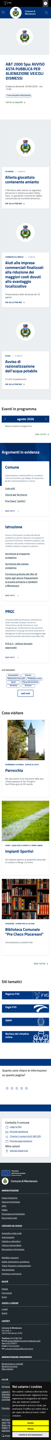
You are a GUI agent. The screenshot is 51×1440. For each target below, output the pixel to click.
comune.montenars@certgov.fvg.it (19, 1348)
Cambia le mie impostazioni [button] (30, 1434)
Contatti (6, 1320)
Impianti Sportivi (19, 851)
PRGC (9, 611)
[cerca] (46, 12)
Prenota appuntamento (21, 1141)
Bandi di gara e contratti (12, 1363)
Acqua (7, 355)
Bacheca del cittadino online (17, 1035)
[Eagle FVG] (41, 1008)
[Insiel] (7, 1435)
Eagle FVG (11, 1007)
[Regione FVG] (41, 995)
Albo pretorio (7, 1369)
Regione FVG (12, 994)
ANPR (8, 1020)
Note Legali (7, 1425)
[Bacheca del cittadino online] (41, 1036)
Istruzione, (10, 923)
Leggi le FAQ (16, 1126)
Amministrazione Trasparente (17, 1356)
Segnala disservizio (19, 1150)
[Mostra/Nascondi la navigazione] (3, 12)
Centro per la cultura (24, 923)
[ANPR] (41, 1021)
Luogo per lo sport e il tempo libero (26, 845)
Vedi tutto (41, 434)
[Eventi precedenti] (5, 419)
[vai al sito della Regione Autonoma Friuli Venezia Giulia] (7, 2)
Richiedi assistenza (19, 1131)
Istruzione (13, 527)
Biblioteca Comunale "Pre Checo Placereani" (24, 931)
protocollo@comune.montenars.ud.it (23, 1340)
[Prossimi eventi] (45, 419)
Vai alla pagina (14, 203)
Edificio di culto (32, 764)
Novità (5, 1281)
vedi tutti (25, 693)
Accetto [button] (30, 1422)
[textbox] (21, 1088)
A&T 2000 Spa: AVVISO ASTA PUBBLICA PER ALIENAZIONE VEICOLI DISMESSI (25, 71)
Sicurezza (9, 171)
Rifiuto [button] (31, 1428)
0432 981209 (25, 1136)
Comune (12, 467)
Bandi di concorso (9, 1366)
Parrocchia (14, 770)
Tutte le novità (14, 102)
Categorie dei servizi (12, 1225)
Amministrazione (10, 1190)
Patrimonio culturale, (15, 764)
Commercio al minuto (14, 257)
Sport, (8, 845)
